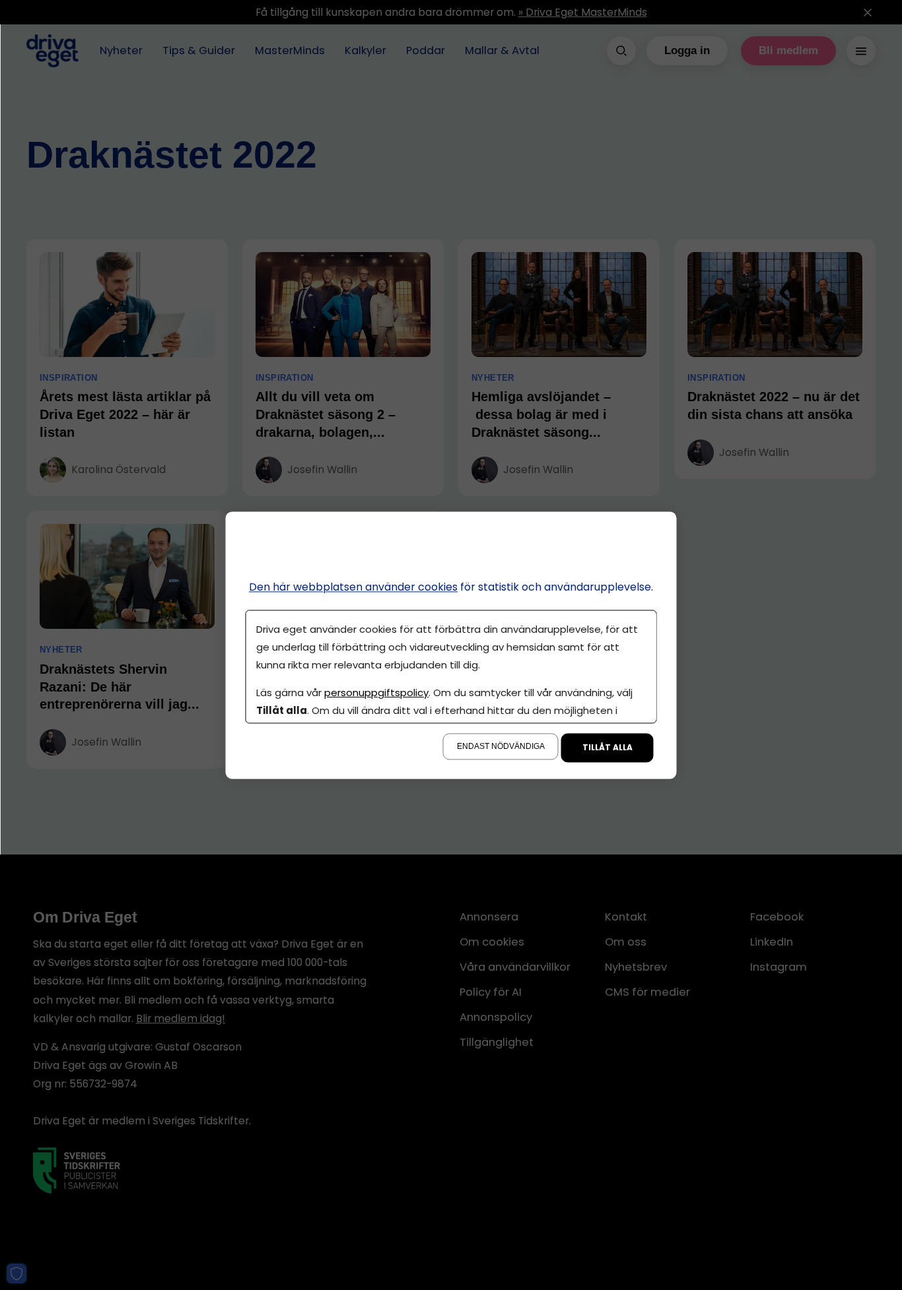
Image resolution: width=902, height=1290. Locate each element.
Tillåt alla (607, 747)
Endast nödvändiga (501, 746)
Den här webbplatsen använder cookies (353, 587)
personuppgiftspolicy (376, 692)
